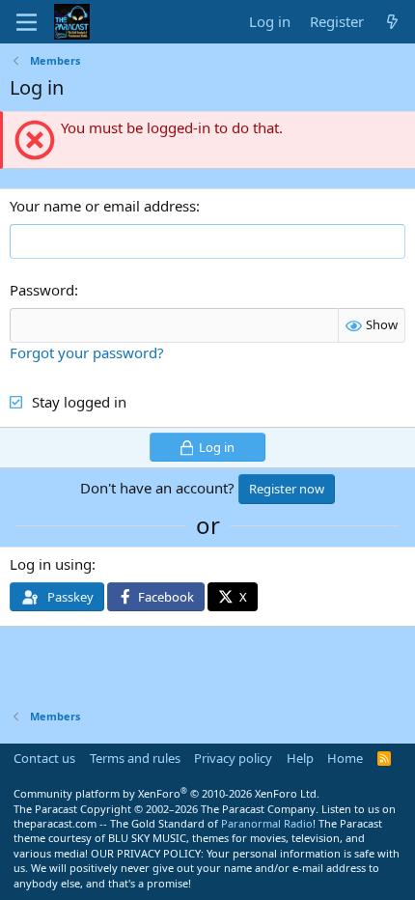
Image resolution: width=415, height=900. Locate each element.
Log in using (51, 564)
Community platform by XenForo (166, 793)
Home (345, 758)
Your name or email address (103, 205)
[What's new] (392, 22)
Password (42, 289)
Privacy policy (233, 758)
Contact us (44, 758)
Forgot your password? (87, 352)
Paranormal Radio (267, 823)
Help (300, 758)
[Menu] (26, 22)
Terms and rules (135, 758)
